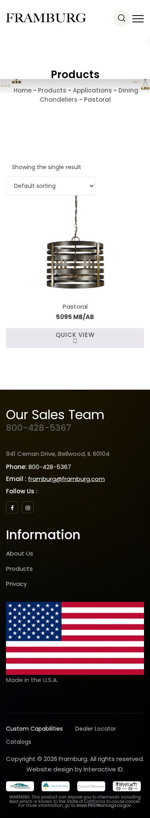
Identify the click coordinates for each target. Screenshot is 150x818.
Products (19, 568)
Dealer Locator (95, 729)
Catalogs (18, 742)
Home (22, 90)
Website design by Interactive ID (74, 769)
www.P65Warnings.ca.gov (103, 805)
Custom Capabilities (34, 729)
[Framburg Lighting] (46, 18)
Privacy (16, 583)
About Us (19, 553)
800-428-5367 (38, 428)
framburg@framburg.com (66, 479)
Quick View (75, 335)
